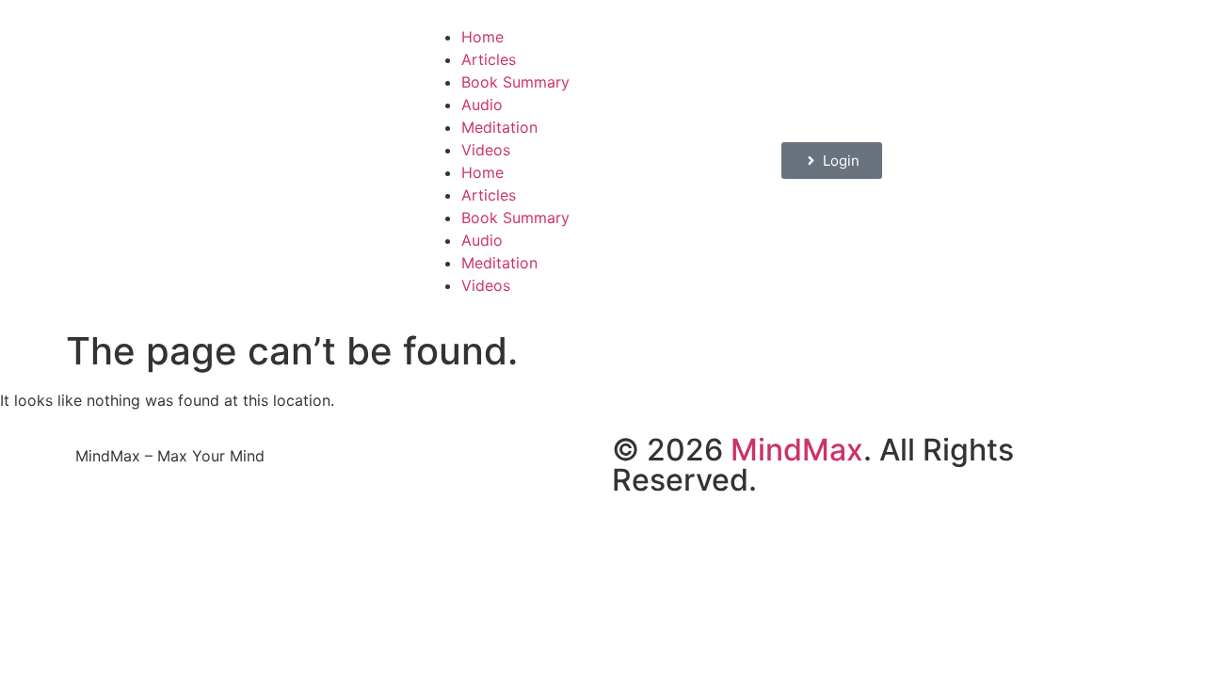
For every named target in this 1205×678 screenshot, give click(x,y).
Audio (482, 104)
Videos (485, 149)
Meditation (499, 127)
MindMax (797, 449)
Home (482, 36)
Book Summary (515, 82)
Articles (488, 59)
